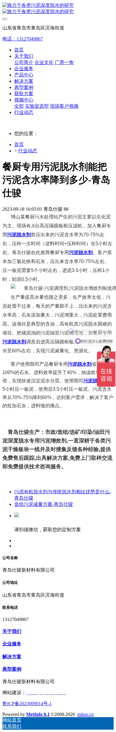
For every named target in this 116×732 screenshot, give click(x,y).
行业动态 (27, 150)
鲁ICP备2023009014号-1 (27, 703)
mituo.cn (85, 714)
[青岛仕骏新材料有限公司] (58, 8)
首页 (19, 49)
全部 (19, 106)
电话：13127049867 (22, 38)
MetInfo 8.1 (38, 714)
